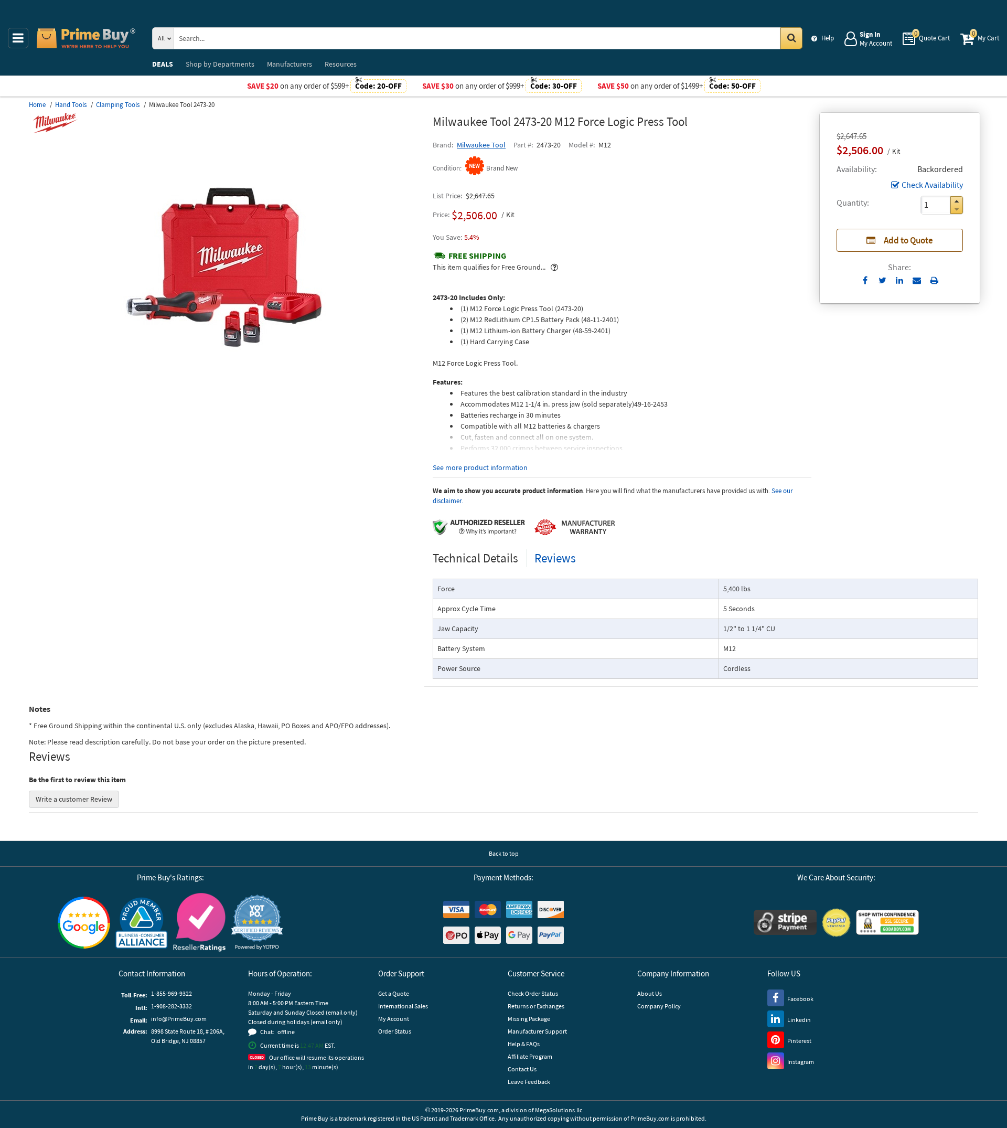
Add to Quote (908, 240)
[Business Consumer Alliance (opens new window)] (141, 922)
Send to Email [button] (917, 280)
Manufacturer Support (537, 1031)
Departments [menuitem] (220, 64)
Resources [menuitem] (341, 64)
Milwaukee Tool (481, 145)
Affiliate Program (530, 1056)
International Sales (403, 1006)
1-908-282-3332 (171, 1006)
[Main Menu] (18, 38)
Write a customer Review (74, 799)
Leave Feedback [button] (529, 1082)
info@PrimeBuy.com (179, 1019)
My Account (393, 1019)
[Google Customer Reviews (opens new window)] (84, 923)
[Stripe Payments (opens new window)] (785, 922)
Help (827, 38)
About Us (649, 993)
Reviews (555, 558)
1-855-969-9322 (171, 993)
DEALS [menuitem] (162, 64)
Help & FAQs (524, 1044)
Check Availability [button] (932, 184)
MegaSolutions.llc (558, 1110)
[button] (956, 201)
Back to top (504, 853)
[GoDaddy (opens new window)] (887, 922)
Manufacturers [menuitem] (289, 64)
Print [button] (934, 280)
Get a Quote (393, 993)
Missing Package (529, 1019)
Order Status (394, 1031)
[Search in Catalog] (791, 38)
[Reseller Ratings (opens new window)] (199, 922)
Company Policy (659, 1006)
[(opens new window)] (226, 396)
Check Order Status (533, 993)
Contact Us (522, 1069)
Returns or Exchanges (536, 1006)
